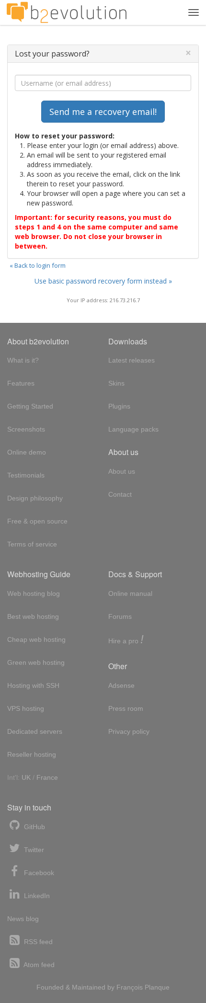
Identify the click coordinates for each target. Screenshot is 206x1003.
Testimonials (26, 475)
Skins (116, 383)
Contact (120, 494)
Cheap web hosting (36, 639)
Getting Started (30, 406)
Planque (157, 987)
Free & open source (37, 521)
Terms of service (32, 544)
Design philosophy (35, 498)
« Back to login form (38, 265)
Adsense (121, 685)
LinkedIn (36, 896)
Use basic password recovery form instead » (103, 280)
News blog (23, 919)
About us (121, 471)
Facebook (38, 873)
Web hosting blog (33, 593)
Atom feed (38, 965)
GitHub (33, 827)
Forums (120, 616)
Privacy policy (128, 731)
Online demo (26, 452)
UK (26, 777)
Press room (125, 708)
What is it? (23, 360)
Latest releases (131, 360)
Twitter (33, 850)
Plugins (119, 406)
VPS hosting (25, 708)
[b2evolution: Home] (66, 12)
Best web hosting (33, 616)
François (129, 987)
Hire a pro (126, 640)
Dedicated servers (34, 731)
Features (20, 383)
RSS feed (37, 942)
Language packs (133, 429)
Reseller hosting (31, 754)
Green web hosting (36, 662)
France (47, 777)
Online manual (130, 593)
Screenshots (26, 429)
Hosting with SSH (33, 685)
